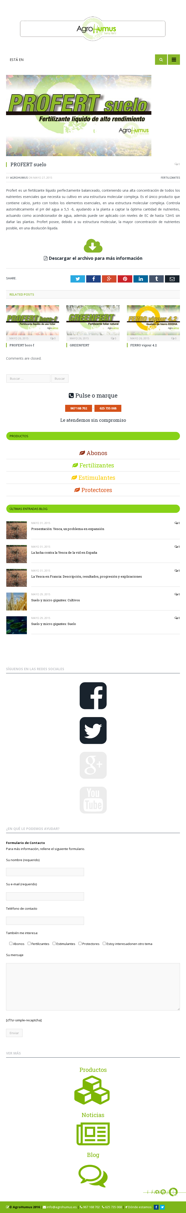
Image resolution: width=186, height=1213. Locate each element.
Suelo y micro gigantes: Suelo (53, 624)
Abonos (96, 453)
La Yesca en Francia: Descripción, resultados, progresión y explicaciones (86, 576)
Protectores (96, 490)
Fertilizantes (170, 177)
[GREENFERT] (92, 322)
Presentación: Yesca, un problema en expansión (67, 529)
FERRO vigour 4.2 (143, 345)
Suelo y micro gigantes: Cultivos (55, 600)
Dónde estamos (139, 1207)
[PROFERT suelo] (93, 116)
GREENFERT (79, 345)
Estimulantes (96, 477)
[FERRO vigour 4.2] (153, 322)
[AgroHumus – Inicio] (93, 28)
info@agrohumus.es (61, 1207)
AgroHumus (19, 177)
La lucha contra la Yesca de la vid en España (64, 552)
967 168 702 (91, 1207)
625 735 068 (113, 1207)
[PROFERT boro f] (32, 322)
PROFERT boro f (21, 345)
